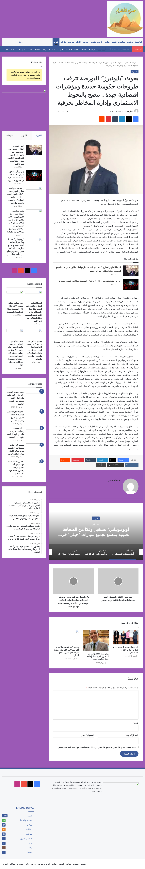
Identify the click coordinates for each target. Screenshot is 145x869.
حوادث (107, 42)
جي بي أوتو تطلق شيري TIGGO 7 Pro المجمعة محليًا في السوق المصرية (90, 281)
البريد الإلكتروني (131, 735)
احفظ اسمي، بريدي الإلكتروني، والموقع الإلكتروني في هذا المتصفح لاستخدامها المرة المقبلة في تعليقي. (96, 747)
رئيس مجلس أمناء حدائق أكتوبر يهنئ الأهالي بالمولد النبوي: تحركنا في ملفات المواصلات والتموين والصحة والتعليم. (34, 350)
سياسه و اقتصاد (118, 42)
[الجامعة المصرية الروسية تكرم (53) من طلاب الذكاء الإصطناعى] (125, 637)
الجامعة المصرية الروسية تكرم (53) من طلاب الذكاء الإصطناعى (125, 650)
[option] (96, 531)
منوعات (71, 42)
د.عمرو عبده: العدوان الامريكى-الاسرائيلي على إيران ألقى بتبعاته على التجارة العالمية (15, 398)
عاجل (78, 42)
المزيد (56, 42)
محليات (130, 42)
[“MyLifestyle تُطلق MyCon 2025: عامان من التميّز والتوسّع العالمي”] (34, 413)
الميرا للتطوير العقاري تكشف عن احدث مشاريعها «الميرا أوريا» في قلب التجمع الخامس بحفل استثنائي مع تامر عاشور (16, 155)
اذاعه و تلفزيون (96, 42)
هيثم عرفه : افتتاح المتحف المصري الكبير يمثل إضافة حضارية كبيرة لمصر (98, 656)
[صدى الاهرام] (125, 19)
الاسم (135, 723)
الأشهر (24, 135)
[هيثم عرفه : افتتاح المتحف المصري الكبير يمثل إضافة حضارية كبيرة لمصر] (96, 640)
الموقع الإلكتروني (87, 735)
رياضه (85, 42)
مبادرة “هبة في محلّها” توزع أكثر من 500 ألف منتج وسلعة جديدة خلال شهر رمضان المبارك (66, 651)
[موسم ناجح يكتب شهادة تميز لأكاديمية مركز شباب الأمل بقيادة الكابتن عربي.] (34, 448)
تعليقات (9, 135)
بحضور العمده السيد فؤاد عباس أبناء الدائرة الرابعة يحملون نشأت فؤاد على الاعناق (16, 467)
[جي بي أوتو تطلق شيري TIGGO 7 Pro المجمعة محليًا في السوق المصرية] (130, 284)
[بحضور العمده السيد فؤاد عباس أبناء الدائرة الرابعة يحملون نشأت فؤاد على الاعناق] (34, 465)
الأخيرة (39, 135)
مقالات (63, 42)
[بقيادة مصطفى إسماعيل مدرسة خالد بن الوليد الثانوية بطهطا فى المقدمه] (34, 432)
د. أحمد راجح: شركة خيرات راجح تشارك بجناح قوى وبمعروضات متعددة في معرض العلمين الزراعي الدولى (96, 534)
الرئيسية (138, 42)
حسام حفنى (129, 111)
